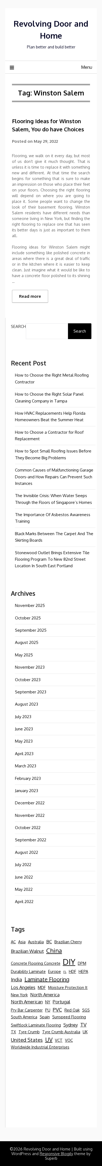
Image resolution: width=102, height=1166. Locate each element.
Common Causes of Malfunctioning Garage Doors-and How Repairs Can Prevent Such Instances (54, 476)
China (54, 950)
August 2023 (26, 704)
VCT (59, 1040)
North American (27, 1001)
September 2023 (30, 691)
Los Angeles (23, 987)
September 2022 (30, 839)
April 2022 (24, 901)
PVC (57, 1009)
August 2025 (26, 642)
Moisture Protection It (68, 987)
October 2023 (28, 679)
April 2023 (24, 753)
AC (13, 941)
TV (83, 1024)
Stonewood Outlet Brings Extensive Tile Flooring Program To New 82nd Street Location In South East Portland (52, 559)
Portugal (61, 1001)
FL (64, 972)
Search (18, 326)
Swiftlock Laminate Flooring (36, 1024)
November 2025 (30, 605)
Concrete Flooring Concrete (35, 963)
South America (24, 1016)
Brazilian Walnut (27, 951)
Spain (45, 1016)
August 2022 (26, 852)
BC (49, 941)
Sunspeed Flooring (69, 1016)
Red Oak (72, 1009)
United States (27, 1040)
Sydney (70, 1025)
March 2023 (25, 765)
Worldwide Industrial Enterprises (40, 1046)
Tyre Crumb (29, 1031)
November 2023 (30, 667)
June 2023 (24, 728)
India (16, 979)
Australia (36, 941)
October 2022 (28, 827)
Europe (54, 971)
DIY (69, 962)
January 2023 (26, 790)
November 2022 (30, 815)
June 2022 (24, 877)
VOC (69, 1040)
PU (47, 1009)
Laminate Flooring (46, 979)
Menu (86, 67)
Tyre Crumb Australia (61, 1031)
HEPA (83, 971)
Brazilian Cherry (68, 941)
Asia (22, 941)
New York (19, 994)
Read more (30, 296)
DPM (82, 963)
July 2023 (23, 716)
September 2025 (31, 630)
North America (45, 994)
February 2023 (28, 778)
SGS (86, 1009)
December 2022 (30, 802)
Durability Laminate (28, 971)
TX (13, 1031)
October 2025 (28, 618)
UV (48, 1039)
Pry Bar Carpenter (27, 1009)
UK (85, 1031)
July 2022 (23, 864)
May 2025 (24, 655)
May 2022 (24, 889)
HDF (72, 971)
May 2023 (24, 741)
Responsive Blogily (56, 1153)
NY (47, 1001)
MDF (42, 987)
